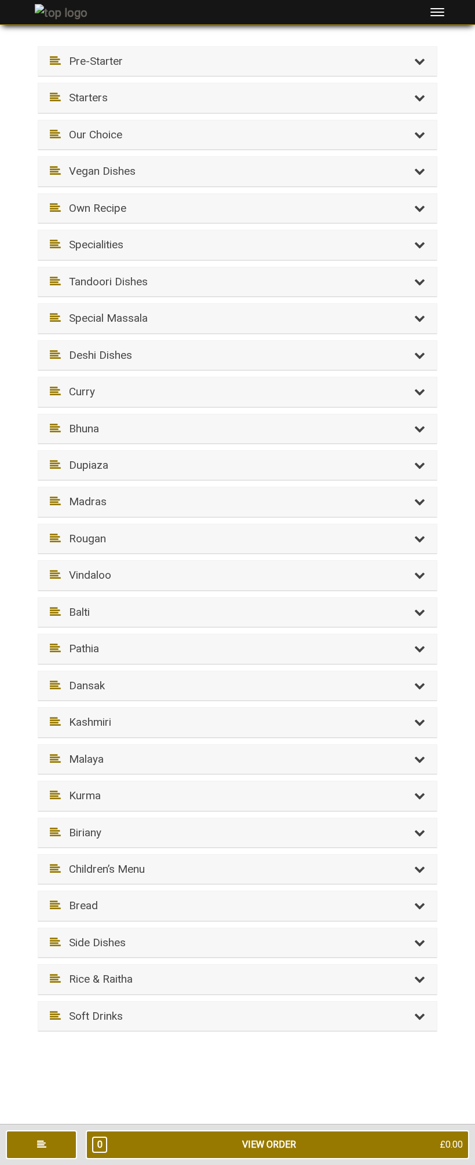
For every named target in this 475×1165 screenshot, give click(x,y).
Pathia (79, 648)
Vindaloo (85, 575)
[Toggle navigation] (437, 12)
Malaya (82, 759)
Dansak (82, 685)
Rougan (83, 538)
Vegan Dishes (98, 171)
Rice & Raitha (96, 979)
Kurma (80, 795)
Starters (84, 97)
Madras (83, 501)
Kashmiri (85, 722)
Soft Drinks (91, 1016)
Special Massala (104, 318)
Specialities (91, 244)
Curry (77, 391)
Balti (75, 612)
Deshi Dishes (96, 355)
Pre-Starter (91, 61)
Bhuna (79, 428)
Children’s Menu (102, 869)
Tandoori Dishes (104, 281)
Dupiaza (84, 465)
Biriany (80, 832)
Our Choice (91, 134)
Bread (79, 905)
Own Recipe (93, 208)
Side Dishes (93, 942)
